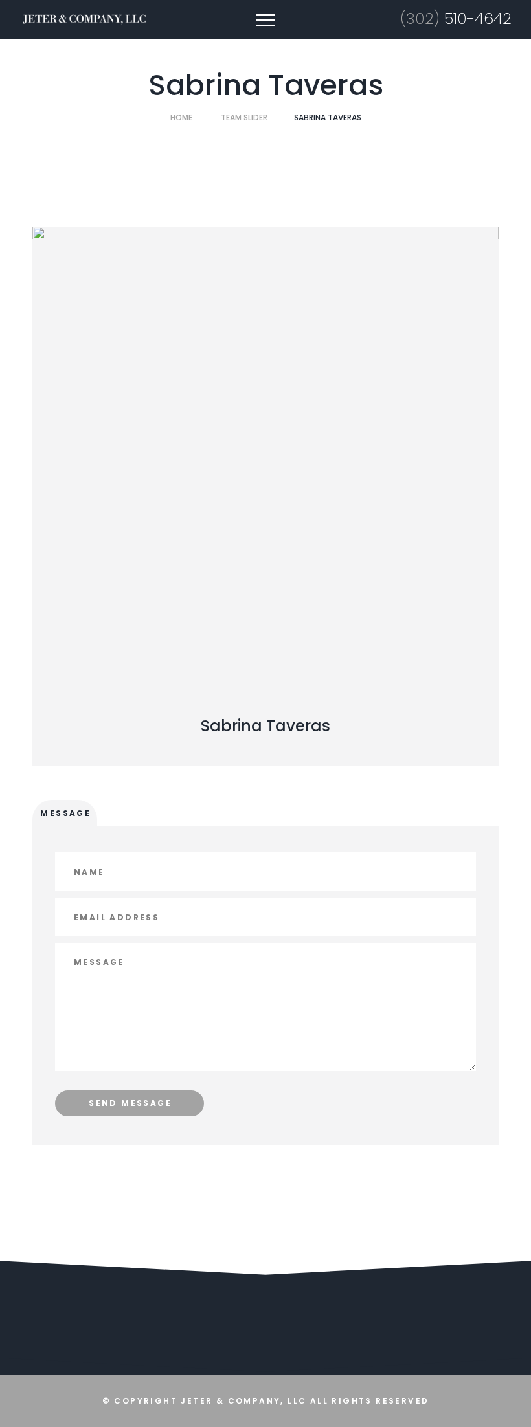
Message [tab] (65, 813)
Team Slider (244, 117)
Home (181, 117)
